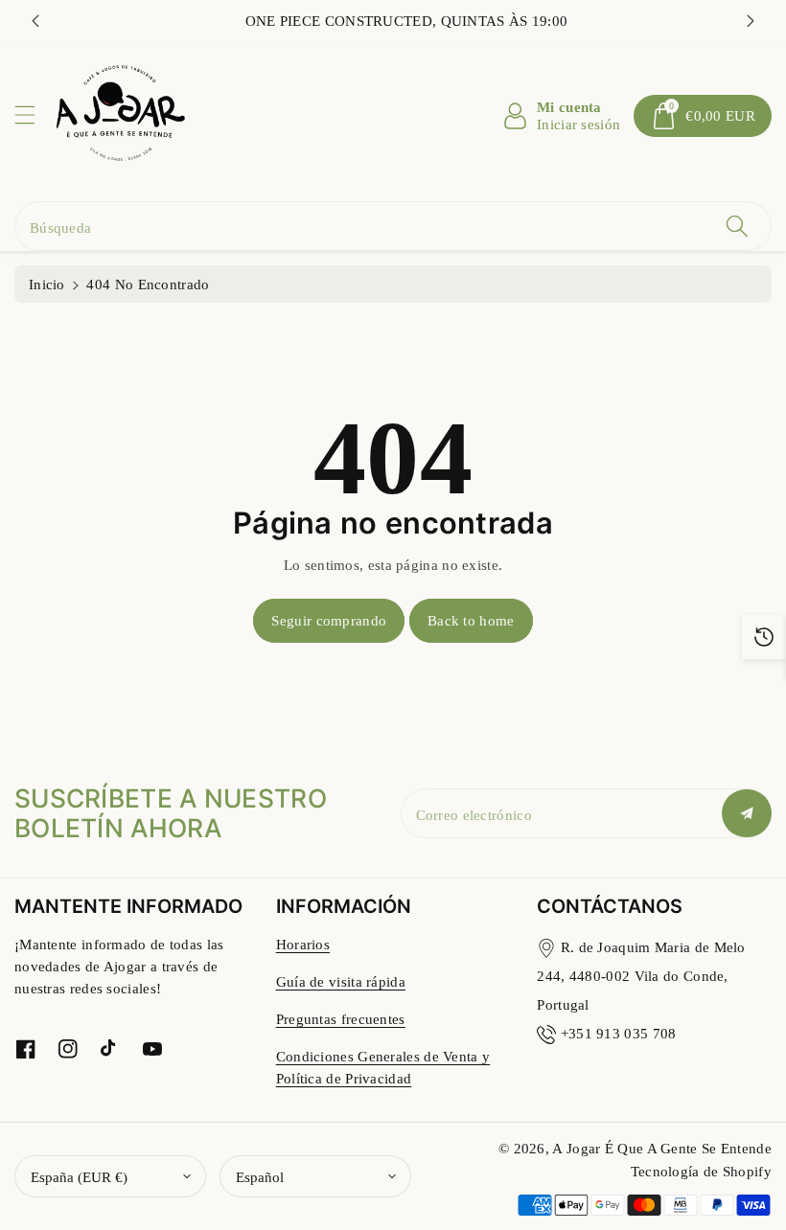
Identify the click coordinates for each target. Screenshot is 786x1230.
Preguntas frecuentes (340, 1019)
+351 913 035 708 (619, 1033)
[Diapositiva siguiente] (750, 21)
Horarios (303, 944)
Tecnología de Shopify (701, 1171)
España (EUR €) (79, 1177)
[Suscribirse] (747, 813)
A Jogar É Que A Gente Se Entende (662, 1148)
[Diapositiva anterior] (35, 21)
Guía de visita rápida (340, 981)
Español (260, 1177)
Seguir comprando (328, 620)
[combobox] (393, 226)
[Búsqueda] (737, 226)
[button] (33, 114)
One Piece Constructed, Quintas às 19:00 (393, 20)
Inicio (47, 284)
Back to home (471, 620)
